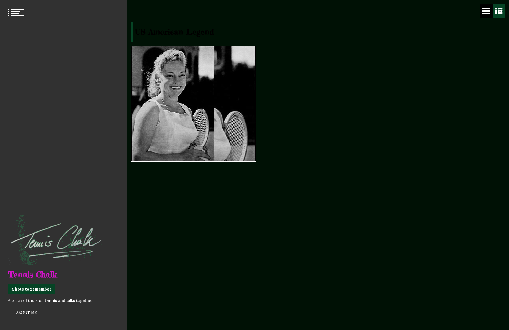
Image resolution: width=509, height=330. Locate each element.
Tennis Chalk (32, 274)
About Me (26, 312)
